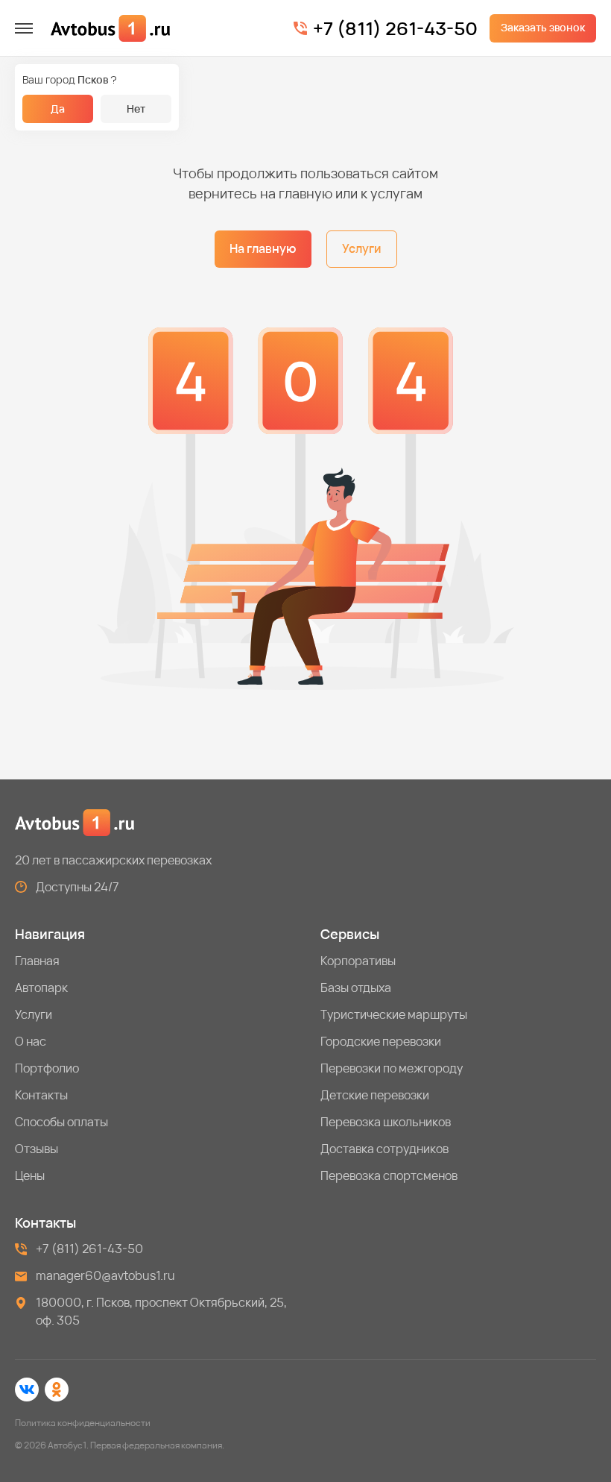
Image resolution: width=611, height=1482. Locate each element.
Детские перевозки (374, 1095)
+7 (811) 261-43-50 (395, 28)
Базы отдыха (355, 987)
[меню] (24, 28)
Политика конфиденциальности (83, 1422)
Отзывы (36, 1148)
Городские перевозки (380, 1041)
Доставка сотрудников (384, 1148)
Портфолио (47, 1068)
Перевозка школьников (385, 1122)
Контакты (41, 1095)
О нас (30, 1041)
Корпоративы (358, 960)
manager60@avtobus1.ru (105, 1275)
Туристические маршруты (393, 1014)
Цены (30, 1175)
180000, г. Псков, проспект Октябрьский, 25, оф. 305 (161, 1311)
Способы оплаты (61, 1122)
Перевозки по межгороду (391, 1068)
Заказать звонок (543, 27)
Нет (136, 108)
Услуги (362, 248)
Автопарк (41, 987)
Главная (37, 960)
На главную (263, 248)
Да (58, 108)
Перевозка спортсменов (389, 1175)
